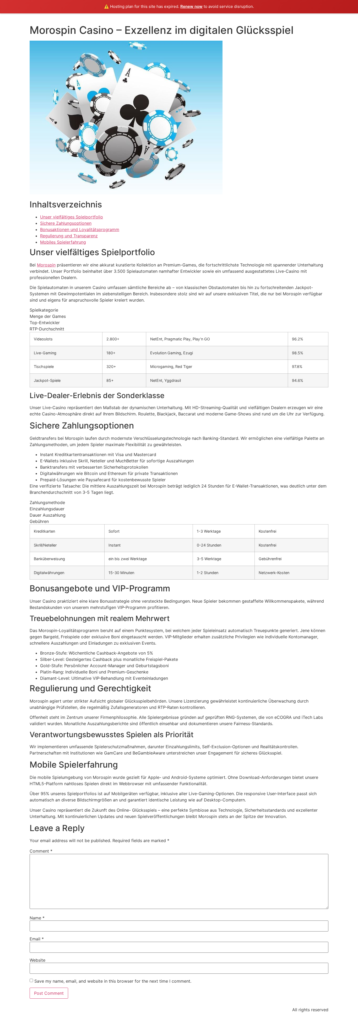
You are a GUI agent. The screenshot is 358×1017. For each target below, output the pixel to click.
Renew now (191, 6)
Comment (41, 851)
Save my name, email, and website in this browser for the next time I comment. (112, 981)
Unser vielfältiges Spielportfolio (71, 217)
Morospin (46, 264)
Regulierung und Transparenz (69, 235)
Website (37, 960)
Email (37, 939)
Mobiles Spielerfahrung (63, 242)
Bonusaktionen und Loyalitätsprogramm (79, 229)
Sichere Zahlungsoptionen (65, 223)
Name (37, 918)
